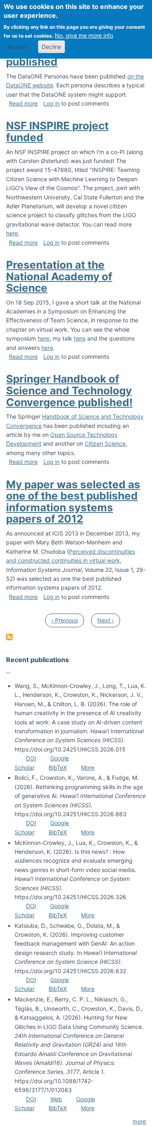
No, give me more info (84, 35)
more (139, 1121)
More (87, 767)
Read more (23, 103)
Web (56, 1099)
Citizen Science (105, 443)
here (12, 233)
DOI (31, 758)
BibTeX (58, 767)
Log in (51, 103)
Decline (51, 46)
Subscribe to (9, 637)
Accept (16, 46)
